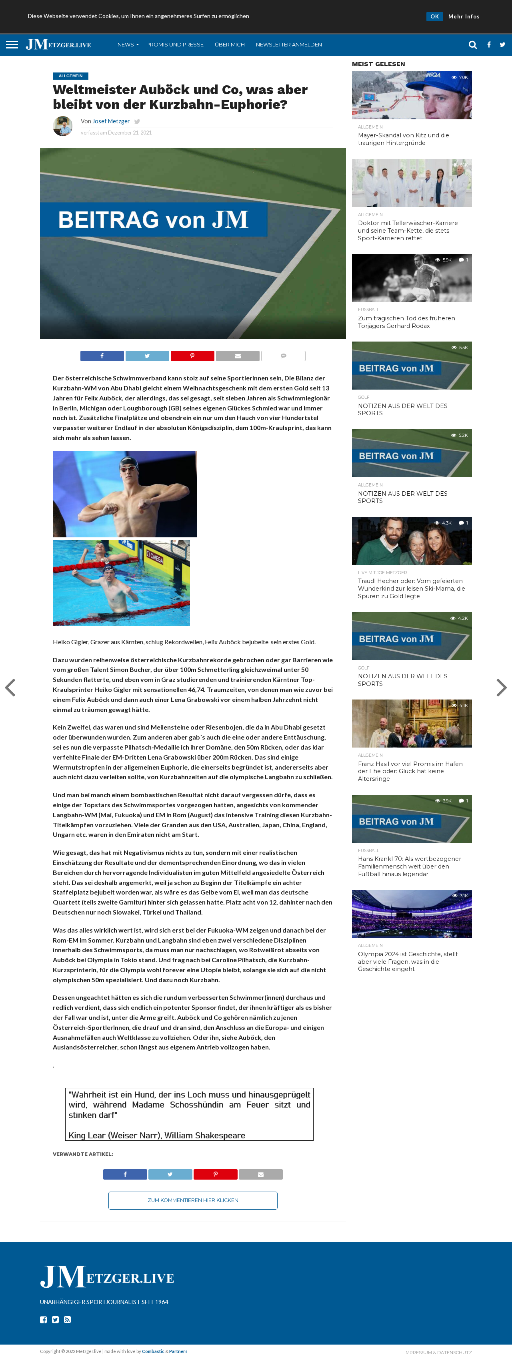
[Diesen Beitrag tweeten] (147, 354)
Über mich (230, 44)
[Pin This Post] (192, 354)
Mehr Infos (464, 16)
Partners (178, 1351)
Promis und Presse (175, 44)
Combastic (153, 1351)
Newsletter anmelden (289, 44)
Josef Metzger (111, 121)
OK (434, 16)
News (126, 44)
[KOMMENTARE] (283, 354)
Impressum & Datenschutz (438, 1352)
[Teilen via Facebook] (102, 354)
